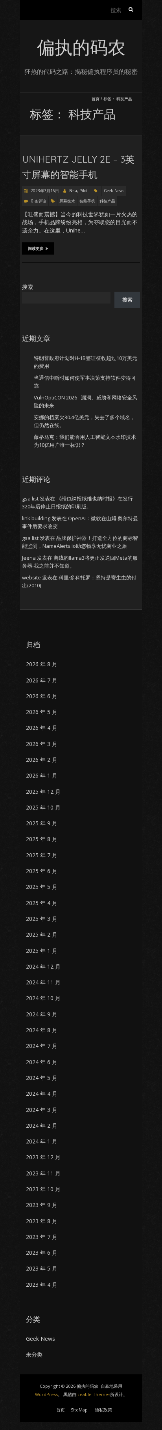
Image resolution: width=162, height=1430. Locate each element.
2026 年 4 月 (41, 727)
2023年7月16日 (44, 190)
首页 (95, 98)
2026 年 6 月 (41, 696)
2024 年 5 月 (41, 1077)
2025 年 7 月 (41, 855)
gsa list (30, 498)
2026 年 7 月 (41, 680)
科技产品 (107, 201)
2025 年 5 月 (41, 886)
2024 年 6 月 (41, 1062)
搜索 (27, 286)
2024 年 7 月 (41, 1046)
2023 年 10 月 (43, 1189)
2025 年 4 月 (41, 903)
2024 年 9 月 (41, 1014)
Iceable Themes (93, 1394)
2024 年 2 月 (41, 1125)
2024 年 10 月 (43, 998)
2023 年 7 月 (41, 1237)
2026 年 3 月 (41, 744)
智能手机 (87, 201)
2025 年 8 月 (41, 839)
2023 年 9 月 (41, 1205)
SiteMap (79, 1410)
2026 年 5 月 (41, 712)
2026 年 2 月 (41, 759)
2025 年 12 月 (43, 791)
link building (36, 518)
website (31, 577)
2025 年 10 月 (43, 807)
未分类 (34, 1354)
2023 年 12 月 (43, 1157)
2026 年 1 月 (41, 775)
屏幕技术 (67, 201)
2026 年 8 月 (41, 664)
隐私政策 (103, 1410)
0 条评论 (38, 201)
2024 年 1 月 (41, 1141)
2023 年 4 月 (41, 1284)
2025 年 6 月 (41, 871)
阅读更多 (36, 248)
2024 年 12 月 (43, 966)
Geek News (114, 190)
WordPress (46, 1394)
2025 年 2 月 (41, 934)
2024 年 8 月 (41, 1030)
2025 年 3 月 (41, 918)
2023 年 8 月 (41, 1221)
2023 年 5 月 (41, 1268)
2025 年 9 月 (41, 823)
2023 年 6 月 (41, 1252)
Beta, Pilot (78, 190)
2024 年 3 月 (41, 1109)
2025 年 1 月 (41, 950)
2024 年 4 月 (41, 1093)
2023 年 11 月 (43, 1173)
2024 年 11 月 (43, 982)
